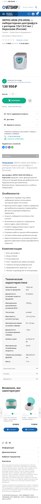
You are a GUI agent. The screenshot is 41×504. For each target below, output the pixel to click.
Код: (4, 43)
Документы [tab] (7, 379)
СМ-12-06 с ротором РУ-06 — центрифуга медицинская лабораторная (10, 419)
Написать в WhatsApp (15, 139)
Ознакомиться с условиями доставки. (19, 82)
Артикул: (15, 43)
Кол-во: (5, 94)
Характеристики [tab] (9, 368)
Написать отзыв (22, 40)
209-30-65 (8, 1)
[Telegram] (6, 147)
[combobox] (30, 7)
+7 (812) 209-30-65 (13, 136)
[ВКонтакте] (3, 147)
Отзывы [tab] (6, 374)
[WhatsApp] (12, 147)
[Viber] (9, 147)
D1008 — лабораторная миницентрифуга (29, 418)
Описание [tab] (7, 156)
